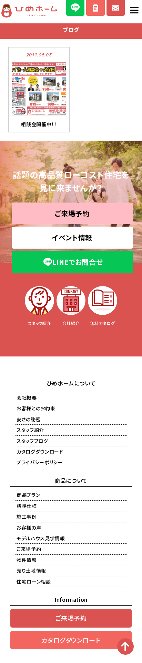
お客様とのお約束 (36, 408)
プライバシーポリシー (40, 462)
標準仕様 (27, 505)
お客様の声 (29, 527)
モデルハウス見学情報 (41, 538)
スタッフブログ (32, 440)
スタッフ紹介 (30, 429)
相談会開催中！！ (39, 124)
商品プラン (28, 494)
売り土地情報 (31, 570)
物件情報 (27, 559)
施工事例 (27, 516)
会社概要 (27, 397)
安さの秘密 (29, 419)
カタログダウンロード (40, 451)
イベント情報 (72, 237)
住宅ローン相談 (34, 581)
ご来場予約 (72, 213)
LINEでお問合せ (77, 262)
